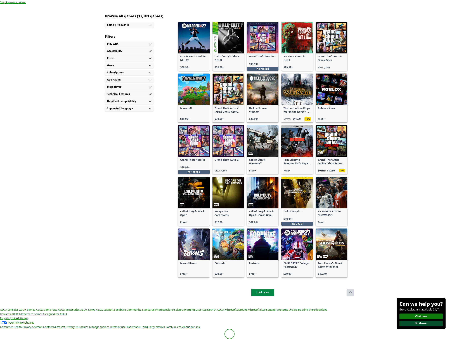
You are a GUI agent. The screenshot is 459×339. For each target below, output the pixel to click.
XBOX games (27, 309)
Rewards (5, 314)
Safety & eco (173, 327)
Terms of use (118, 327)
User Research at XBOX (210, 309)
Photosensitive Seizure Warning (175, 309)
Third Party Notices (153, 327)
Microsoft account (236, 309)
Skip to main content (13, 2)
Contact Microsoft (54, 327)
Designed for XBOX (55, 314)
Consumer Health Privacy (15, 327)
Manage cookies (99, 327)
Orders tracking (298, 309)
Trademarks (133, 327)
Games (38, 314)
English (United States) (14, 318)
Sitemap (37, 327)
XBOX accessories (69, 309)
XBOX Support (104, 309)
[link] (194, 46)
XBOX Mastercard (22, 314)
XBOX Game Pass (46, 309)
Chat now (421, 316)
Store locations (318, 309)
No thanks (421, 323)
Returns (283, 309)
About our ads (191, 327)
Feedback (120, 309)
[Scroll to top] (350, 292)
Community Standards (141, 309)
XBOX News (87, 309)
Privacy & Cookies (77, 327)
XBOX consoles (9, 309)
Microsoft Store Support (263, 309)
